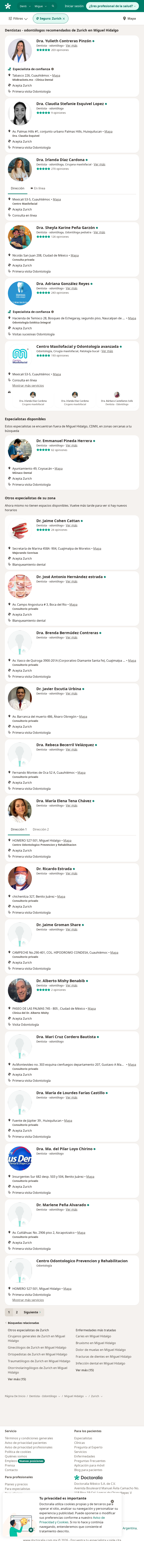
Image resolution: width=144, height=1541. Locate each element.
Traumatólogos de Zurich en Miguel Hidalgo (39, 1361)
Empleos (24, 1461)
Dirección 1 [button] (19, 829)
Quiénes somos (16, 1456)
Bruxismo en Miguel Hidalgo (96, 1343)
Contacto (11, 1470)
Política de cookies (18, 1452)
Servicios (80, 1452)
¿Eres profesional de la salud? (111, 6)
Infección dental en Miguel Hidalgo (100, 1363)
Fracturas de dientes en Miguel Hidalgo (103, 1356)
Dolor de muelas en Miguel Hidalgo (101, 1350)
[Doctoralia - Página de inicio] (9, 6)
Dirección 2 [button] (41, 829)
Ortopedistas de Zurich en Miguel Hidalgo (37, 1354)
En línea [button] (39, 188)
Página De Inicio (15, 1396)
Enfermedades (84, 1456)
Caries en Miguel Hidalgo (93, 1336)
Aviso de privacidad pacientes (26, 1443)
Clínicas (79, 1443)
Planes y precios (16, 1484)
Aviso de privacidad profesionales (28, 1447)
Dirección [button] (17, 188)
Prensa (10, 1465)
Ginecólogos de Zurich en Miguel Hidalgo (37, 1347)
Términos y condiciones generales (29, 1438)
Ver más (71, 45)
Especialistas (83, 1438)
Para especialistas (17, 1489)
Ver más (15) (17, 1379)
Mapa (132, 18)
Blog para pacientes (88, 1470)
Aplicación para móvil (89, 1465)
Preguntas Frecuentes (90, 1461)
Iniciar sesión (74, 6)
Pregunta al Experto (88, 1447)
